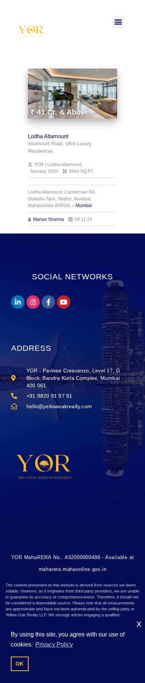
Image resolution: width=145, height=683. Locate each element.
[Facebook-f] (48, 302)
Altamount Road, (46, 143)
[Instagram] (33, 302)
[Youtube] (63, 302)
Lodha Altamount (48, 136)
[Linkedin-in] (18, 302)
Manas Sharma (48, 219)
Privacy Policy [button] (54, 644)
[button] (118, 22)
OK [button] (19, 664)
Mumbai (83, 205)
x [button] (138, 623)
